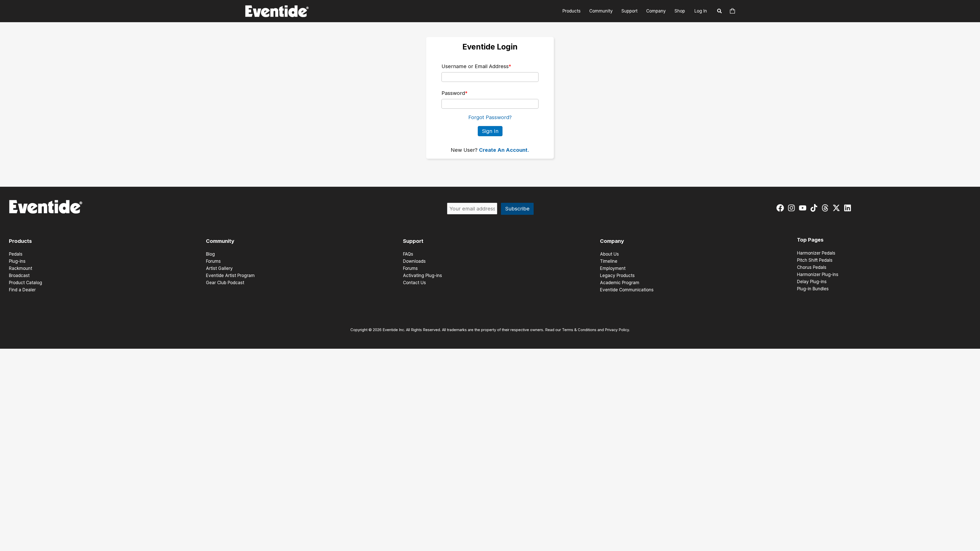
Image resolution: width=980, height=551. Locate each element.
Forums (213, 261)
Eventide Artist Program (230, 275)
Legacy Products (617, 275)
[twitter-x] (837, 208)
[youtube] (804, 208)
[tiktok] (815, 208)
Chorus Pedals (811, 267)
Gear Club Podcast (225, 282)
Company (656, 11)
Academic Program (619, 282)
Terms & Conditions (579, 330)
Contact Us (414, 282)
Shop (680, 11)
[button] (719, 12)
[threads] (826, 208)
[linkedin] (849, 208)
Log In (700, 11)
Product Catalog (25, 282)
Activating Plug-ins (422, 275)
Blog (210, 254)
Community (601, 11)
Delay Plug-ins (812, 281)
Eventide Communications (627, 289)
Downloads (414, 261)
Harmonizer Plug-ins (817, 274)
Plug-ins (17, 261)
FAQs (408, 254)
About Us (609, 254)
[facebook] (781, 208)
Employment (613, 268)
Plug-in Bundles (813, 288)
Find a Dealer (22, 289)
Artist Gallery (219, 268)
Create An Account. (504, 150)
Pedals (15, 254)
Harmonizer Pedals (816, 253)
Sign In (490, 131)
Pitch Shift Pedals (814, 260)
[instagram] (793, 208)
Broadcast (19, 275)
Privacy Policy (617, 330)
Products (571, 11)
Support (629, 11)
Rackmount (20, 268)
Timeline (608, 261)
